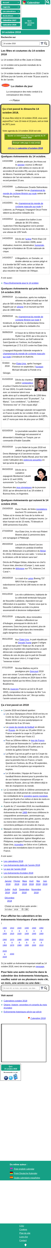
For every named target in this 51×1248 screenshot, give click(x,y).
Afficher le (25, 148)
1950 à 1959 (41, 931)
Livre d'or (23, 1237)
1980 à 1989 (19, 942)
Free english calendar (24, 1169)
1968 (24, 812)
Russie (11, 730)
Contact (23, 1240)
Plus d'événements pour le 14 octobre (21, 283)
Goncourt (34, 671)
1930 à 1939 (27, 931)
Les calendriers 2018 (13, 861)
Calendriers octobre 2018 (15, 1001)
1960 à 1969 (5, 942)
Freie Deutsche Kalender (25, 1173)
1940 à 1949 (34, 931)
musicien (14, 689)
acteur (28, 239)
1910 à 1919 (12, 931)
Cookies (23, 1229)
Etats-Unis (21, 363)
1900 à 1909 (5, 931)
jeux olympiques (24, 487)
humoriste (39, 245)
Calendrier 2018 (38, 1018)
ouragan (39, 367)
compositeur (27, 383)
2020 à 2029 (5, 954)
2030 (12, 954)
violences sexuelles (32, 460)
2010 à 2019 (41, 942)
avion (30, 578)
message (40, 966)
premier (21, 165)
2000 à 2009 (34, 942)
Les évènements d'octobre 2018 (18, 873)
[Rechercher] (48, 2)
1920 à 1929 (19, 931)
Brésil (43, 551)
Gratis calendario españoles (27, 1178)
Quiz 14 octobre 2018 (29, 23)
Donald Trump (24, 643)
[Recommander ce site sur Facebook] (6, 1079)
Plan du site (24, 1233)
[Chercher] (45, 43)
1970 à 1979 (12, 942)
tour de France (37, 740)
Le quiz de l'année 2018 (15, 869)
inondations (41, 509)
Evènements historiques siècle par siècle (23, 1012)
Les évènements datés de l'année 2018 (22, 865)
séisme (20, 307)
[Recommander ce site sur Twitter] (11, 1079)
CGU (21, 1226)
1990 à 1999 (27, 942)
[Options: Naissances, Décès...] (42, 43)
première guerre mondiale (36, 796)
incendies (18, 844)
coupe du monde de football (21, 727)
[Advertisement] (35, 10)
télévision (20, 568)
